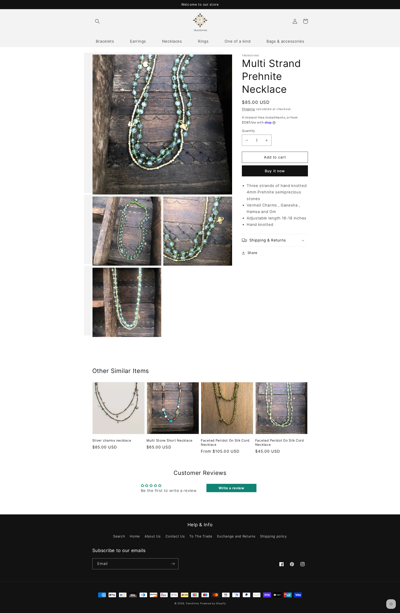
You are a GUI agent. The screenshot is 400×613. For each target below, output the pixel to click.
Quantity (248, 131)
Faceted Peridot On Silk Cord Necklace (225, 442)
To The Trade (200, 536)
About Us (153, 536)
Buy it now (275, 171)
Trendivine (192, 603)
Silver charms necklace (111, 440)
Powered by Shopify (213, 603)
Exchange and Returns (236, 536)
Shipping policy (273, 536)
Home (135, 536)
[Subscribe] (173, 564)
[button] (97, 21)
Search (119, 536)
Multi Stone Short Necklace (169, 440)
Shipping (248, 109)
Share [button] (252, 253)
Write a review (231, 488)
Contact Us (175, 536)
